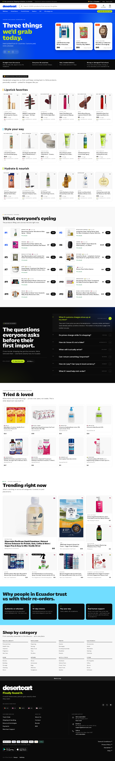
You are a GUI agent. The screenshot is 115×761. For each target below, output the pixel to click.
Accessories (90, 644)
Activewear (34, 663)
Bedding (5, 663)
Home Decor (14, 11)
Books (88, 667)
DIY (40, 11)
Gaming (89, 651)
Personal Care (6, 644)
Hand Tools (62, 667)
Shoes (32, 661)
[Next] (12, 52)
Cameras (89, 653)
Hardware (61, 661)
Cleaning (5, 667)
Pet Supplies (90, 661)
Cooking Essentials (64, 648)
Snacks (61, 644)
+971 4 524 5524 (80, 734)
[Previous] (4, 52)
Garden (61, 670)
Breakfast (61, 651)
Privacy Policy (107, 744)
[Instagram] (103, 704)
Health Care (6, 646)
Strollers (33, 653)
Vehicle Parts (62, 663)
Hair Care (5, 653)
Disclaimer (108, 748)
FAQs (109, 751)
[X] (107, 704)
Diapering (33, 644)
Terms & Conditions (105, 741)
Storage (5, 665)
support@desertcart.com (83, 727)
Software (89, 670)
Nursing (33, 646)
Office (88, 663)
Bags (32, 665)
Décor (4, 670)
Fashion (34, 11)
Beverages (62, 646)
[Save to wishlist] (17, 95)
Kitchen (5, 661)
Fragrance (5, 651)
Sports (89, 665)
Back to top (57, 678)
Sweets (61, 653)
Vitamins (5, 648)
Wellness (5, 11)
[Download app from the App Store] (22, 749)
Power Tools (62, 665)
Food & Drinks (25, 11)
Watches (33, 667)
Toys (32, 651)
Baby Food (34, 648)
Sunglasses (34, 670)
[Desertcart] (9, 6)
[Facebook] (110, 704)
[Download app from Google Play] (9, 749)
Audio (88, 646)
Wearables (90, 648)
